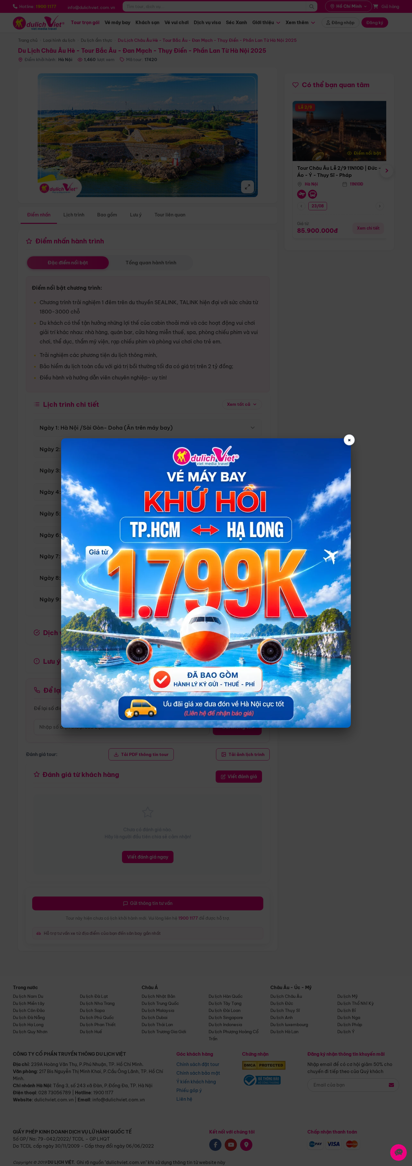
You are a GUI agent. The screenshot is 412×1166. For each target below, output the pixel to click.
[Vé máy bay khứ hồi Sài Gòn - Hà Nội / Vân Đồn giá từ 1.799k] (206, 583)
